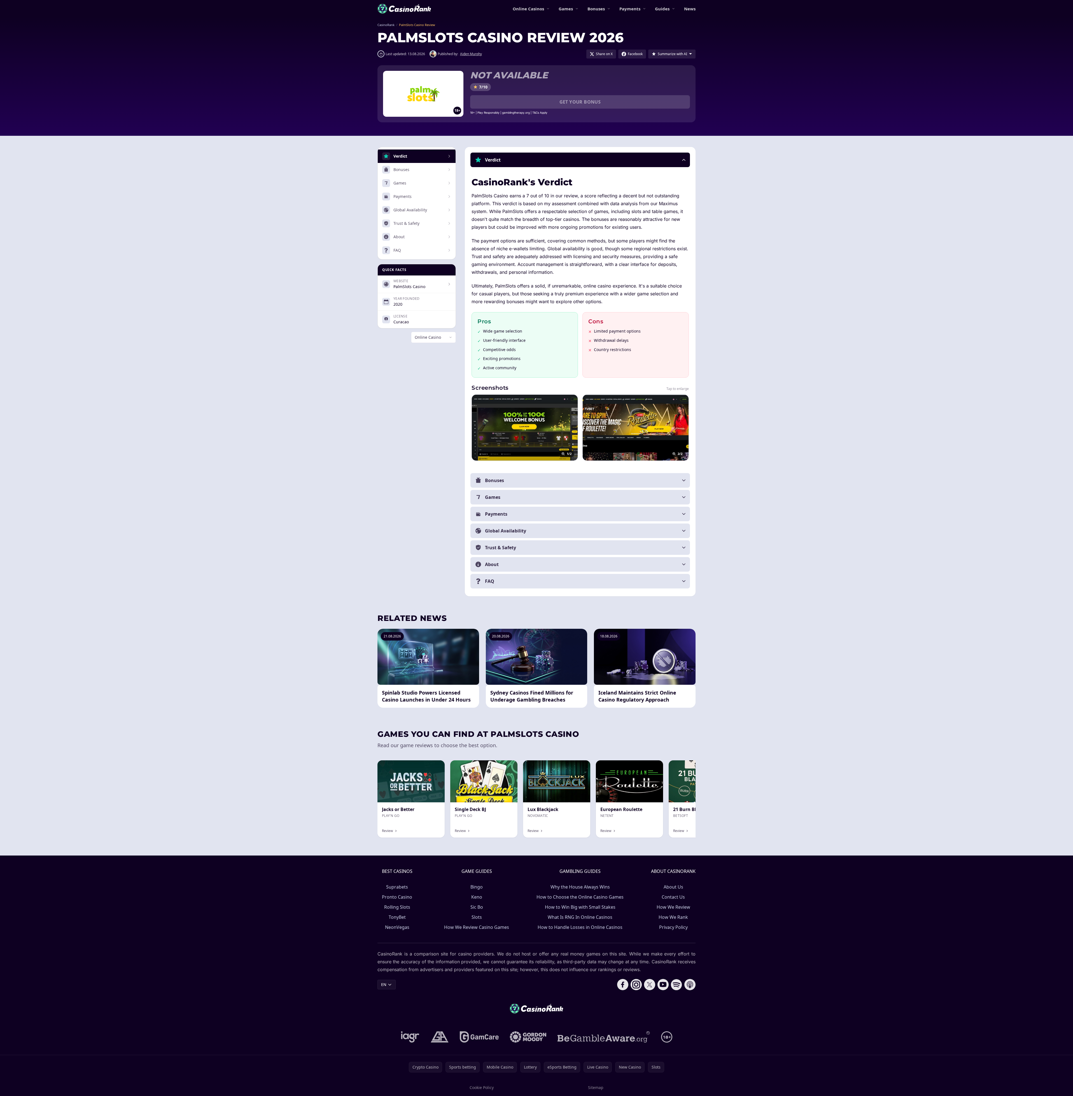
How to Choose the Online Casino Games (580, 897)
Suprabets (397, 887)
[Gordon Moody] (528, 1037)
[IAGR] (410, 1037)
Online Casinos (528, 8)
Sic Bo (476, 907)
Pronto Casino (397, 897)
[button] (580, 160)
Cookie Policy (482, 1087)
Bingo (476, 887)
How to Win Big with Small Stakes (580, 907)
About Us (673, 887)
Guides (662, 8)
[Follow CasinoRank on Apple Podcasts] (690, 984)
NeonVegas (397, 927)
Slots (477, 917)
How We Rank (673, 917)
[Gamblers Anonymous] (440, 1037)
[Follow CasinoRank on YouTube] (663, 984)
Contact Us (673, 897)
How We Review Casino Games (476, 927)
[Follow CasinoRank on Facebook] (622, 984)
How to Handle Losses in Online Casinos (580, 927)
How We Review (673, 907)
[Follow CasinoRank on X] (649, 984)
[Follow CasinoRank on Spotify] (676, 984)
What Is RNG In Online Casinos (580, 917)
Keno (476, 897)
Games (566, 8)
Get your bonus (580, 102)
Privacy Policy (673, 927)
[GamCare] (479, 1037)
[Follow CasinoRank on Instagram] (636, 984)
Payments (629, 8)
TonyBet (397, 917)
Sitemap (595, 1087)
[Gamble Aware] (604, 1037)
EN (383, 984)
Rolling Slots (397, 907)
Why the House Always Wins (580, 887)
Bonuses (596, 8)
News (690, 8)
